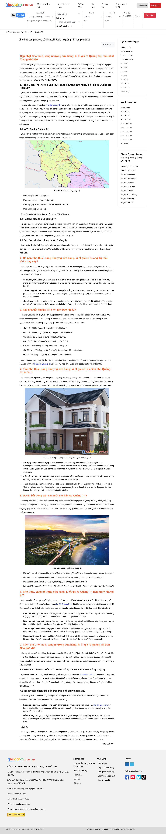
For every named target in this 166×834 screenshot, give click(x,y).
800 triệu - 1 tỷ (127, 59)
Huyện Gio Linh (127, 182)
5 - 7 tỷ (124, 75)
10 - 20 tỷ (125, 83)
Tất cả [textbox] (84, 21)
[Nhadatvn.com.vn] (19, 7)
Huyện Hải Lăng (127, 198)
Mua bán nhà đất (43, 5)
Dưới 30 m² (125, 108)
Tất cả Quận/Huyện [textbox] (64, 26)
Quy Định (101, 759)
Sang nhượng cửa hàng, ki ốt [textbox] (39, 21)
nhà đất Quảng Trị (53, 105)
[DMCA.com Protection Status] (16, 816)
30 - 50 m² (125, 112)
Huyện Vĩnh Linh (128, 174)
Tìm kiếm (150, 15)
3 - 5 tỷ (124, 71)
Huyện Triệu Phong (129, 194)
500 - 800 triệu (127, 55)
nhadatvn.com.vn (87, 674)
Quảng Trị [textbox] (60, 18)
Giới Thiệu (102, 763)
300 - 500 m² (126, 140)
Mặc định (107, 44)
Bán (13, 15)
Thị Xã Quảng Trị (128, 170)
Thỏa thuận (126, 47)
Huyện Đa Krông (128, 186)
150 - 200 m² (126, 128)
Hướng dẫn (78, 759)
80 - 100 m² (126, 120)
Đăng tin (155, 5)
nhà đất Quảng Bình (63, 604)
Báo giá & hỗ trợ (80, 771)
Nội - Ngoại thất (121, 5)
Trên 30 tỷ (125, 91)
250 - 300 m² (126, 136)
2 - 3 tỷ (124, 67)
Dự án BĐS (81, 5)
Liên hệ (77, 779)
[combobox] (39, 21)
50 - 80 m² (125, 116)
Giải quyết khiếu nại (106, 772)
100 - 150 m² (126, 124)
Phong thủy (105, 5)
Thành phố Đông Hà (129, 166)
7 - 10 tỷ (124, 79)
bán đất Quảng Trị (42, 364)
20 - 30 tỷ (125, 87)
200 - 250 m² (126, 132)
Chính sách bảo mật (106, 776)
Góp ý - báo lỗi (104, 780)
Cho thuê (20, 15)
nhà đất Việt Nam (100, 705)
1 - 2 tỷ (124, 63)
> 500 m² (125, 144)
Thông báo (78, 775)
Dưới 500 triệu (127, 51)
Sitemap (77, 783)
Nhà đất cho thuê (63, 5)
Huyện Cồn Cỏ (127, 202)
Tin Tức (93, 5)
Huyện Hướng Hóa (129, 178)
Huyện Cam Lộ (127, 190)
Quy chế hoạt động (106, 767)
